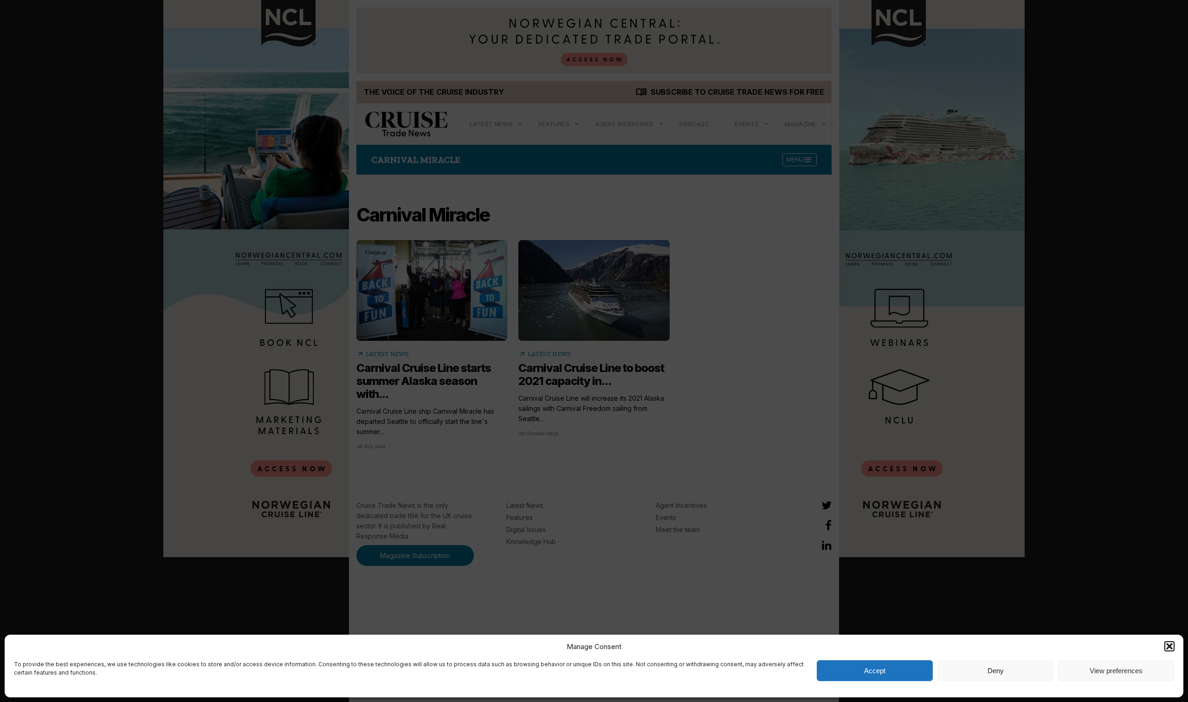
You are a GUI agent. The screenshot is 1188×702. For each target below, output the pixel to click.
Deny (996, 671)
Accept (874, 671)
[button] (1169, 646)
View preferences (1116, 671)
